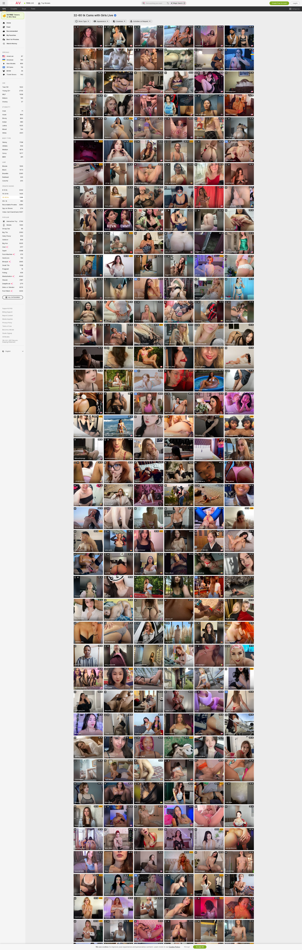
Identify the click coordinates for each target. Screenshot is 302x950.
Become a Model (8, 330)
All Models (6, 337)
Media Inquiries (7, 319)
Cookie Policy (174, 947)
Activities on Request (140, 21)
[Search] (168, 3)
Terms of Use (7, 326)
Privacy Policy (7, 323)
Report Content (7, 315)
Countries (119, 21)
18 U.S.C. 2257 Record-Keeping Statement (10, 341)
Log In (295, 3)
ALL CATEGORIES (14, 297)
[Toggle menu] (4, 3)
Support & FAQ (7, 308)
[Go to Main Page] (15, 3)
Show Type (83, 21)
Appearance (101, 21)
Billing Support (7, 312)
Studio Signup (7, 333)
